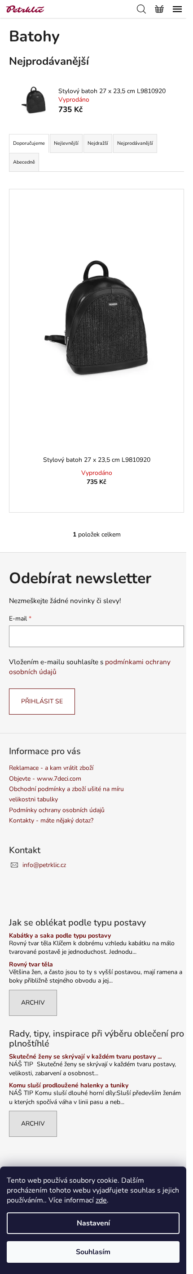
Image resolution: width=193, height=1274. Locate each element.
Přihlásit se (42, 701)
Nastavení (93, 1223)
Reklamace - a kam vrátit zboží (51, 768)
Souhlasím (93, 1252)
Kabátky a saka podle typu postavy (60, 935)
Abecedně (24, 162)
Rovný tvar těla (31, 964)
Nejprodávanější (135, 143)
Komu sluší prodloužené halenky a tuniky (68, 1085)
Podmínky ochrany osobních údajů (57, 810)
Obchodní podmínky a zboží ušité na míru (66, 789)
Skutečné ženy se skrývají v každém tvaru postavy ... (85, 1056)
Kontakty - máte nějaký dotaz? (51, 820)
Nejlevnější (66, 143)
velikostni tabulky (33, 799)
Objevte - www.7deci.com (45, 778)
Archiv (33, 1002)
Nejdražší (98, 143)
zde (101, 1200)
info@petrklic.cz (44, 865)
